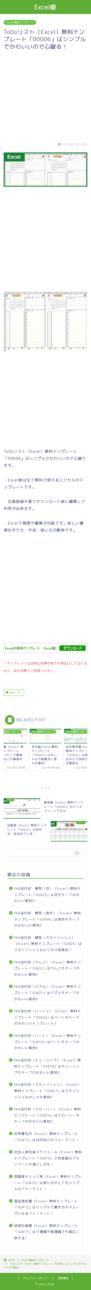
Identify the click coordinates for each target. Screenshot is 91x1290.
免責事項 (63, 1278)
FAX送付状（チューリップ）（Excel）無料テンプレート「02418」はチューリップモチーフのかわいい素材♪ (47, 1066)
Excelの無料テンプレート (20, 22)
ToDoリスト (15, 692)
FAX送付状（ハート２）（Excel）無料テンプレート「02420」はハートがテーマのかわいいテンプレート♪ (47, 1017)
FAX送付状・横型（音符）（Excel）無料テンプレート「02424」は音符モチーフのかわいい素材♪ (47, 919)
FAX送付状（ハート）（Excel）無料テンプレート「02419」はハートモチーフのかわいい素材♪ (47, 1041)
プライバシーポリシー (36, 1278)
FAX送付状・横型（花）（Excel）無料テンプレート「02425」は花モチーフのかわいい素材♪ (47, 894)
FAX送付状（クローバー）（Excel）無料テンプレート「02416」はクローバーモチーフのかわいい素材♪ (47, 1115)
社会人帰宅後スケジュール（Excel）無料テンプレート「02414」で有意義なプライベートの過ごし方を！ (48, 1158)
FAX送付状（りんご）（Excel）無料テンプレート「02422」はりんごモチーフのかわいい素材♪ (47, 968)
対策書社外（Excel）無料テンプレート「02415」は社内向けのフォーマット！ (47, 1136)
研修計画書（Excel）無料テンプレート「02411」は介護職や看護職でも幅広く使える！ (47, 1231)
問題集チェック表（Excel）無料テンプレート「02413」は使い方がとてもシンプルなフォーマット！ (48, 1182)
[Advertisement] (45, 95)
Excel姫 (45, 7)
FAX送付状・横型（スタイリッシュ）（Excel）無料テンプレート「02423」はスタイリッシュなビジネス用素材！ (48, 943)
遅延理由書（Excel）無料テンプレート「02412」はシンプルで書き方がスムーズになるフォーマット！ (47, 1207)
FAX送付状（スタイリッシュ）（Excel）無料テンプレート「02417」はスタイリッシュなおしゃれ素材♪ (47, 1090)
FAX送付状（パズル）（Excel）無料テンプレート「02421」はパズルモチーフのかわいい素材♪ (47, 992)
